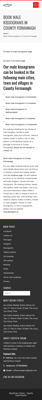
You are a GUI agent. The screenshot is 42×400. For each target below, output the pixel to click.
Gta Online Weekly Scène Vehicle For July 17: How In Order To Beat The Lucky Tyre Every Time (20, 308)
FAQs (5, 269)
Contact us (7, 235)
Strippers (7, 244)
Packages (7, 240)
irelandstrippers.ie (10, 212)
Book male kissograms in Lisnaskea (21, 103)
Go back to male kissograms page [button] (17, 52)
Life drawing (8, 256)
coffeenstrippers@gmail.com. (25, 370)
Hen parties (8, 260)
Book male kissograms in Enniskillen (21, 97)
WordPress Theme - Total (19, 393)
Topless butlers (9, 252)
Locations (7, 231)
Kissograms (8, 248)
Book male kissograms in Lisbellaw (20, 118)
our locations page (15, 175)
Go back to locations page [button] (14, 61)
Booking (6, 265)
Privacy (6, 281)
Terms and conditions (12, 277)
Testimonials (8, 273)
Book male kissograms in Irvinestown (21, 124)
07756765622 (21, 366)
